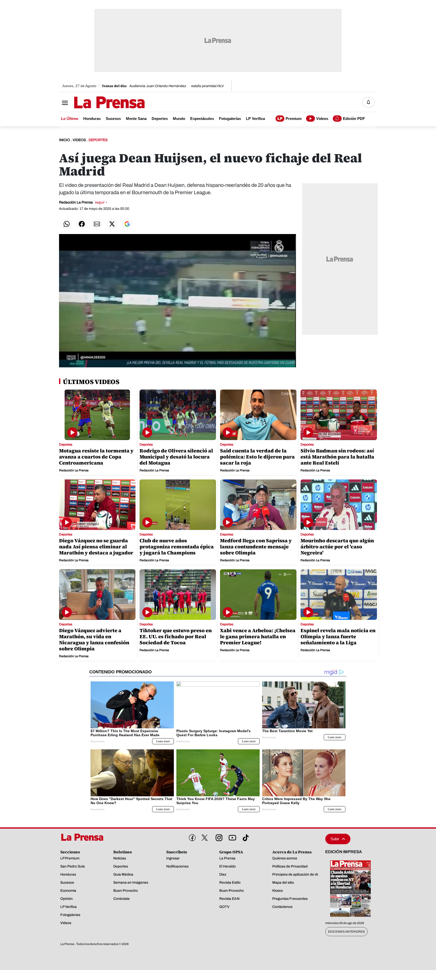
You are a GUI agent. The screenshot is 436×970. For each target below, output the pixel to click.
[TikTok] (245, 837)
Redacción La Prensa (83, 202)
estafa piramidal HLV (207, 86)
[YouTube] (231, 837)
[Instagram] (218, 837)
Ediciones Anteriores (346, 931)
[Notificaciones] (368, 102)
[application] (177, 300)
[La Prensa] (84, 837)
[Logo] (97, 102)
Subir (335, 839)
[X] (205, 838)
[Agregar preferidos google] (127, 224)
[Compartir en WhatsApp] (67, 224)
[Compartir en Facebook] (82, 224)
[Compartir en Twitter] (112, 224)
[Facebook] (191, 837)
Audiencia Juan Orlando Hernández (157, 86)
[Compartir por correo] (97, 224)
